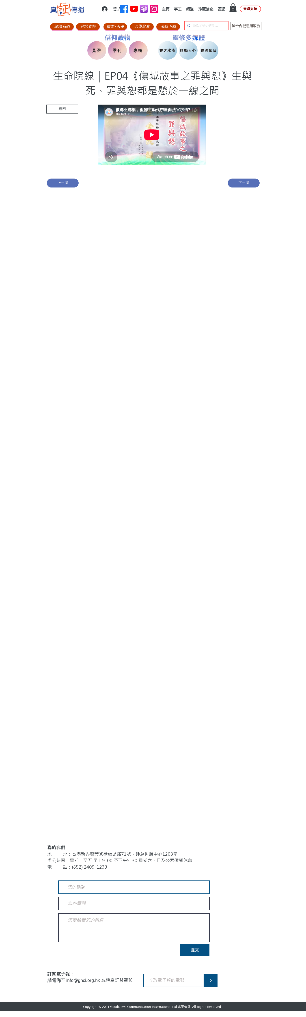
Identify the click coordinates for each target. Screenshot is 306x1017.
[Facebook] (124, 9)
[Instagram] (154, 9)
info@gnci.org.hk (83, 980)
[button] (233, 7)
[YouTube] (134, 9)
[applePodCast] (144, 9)
